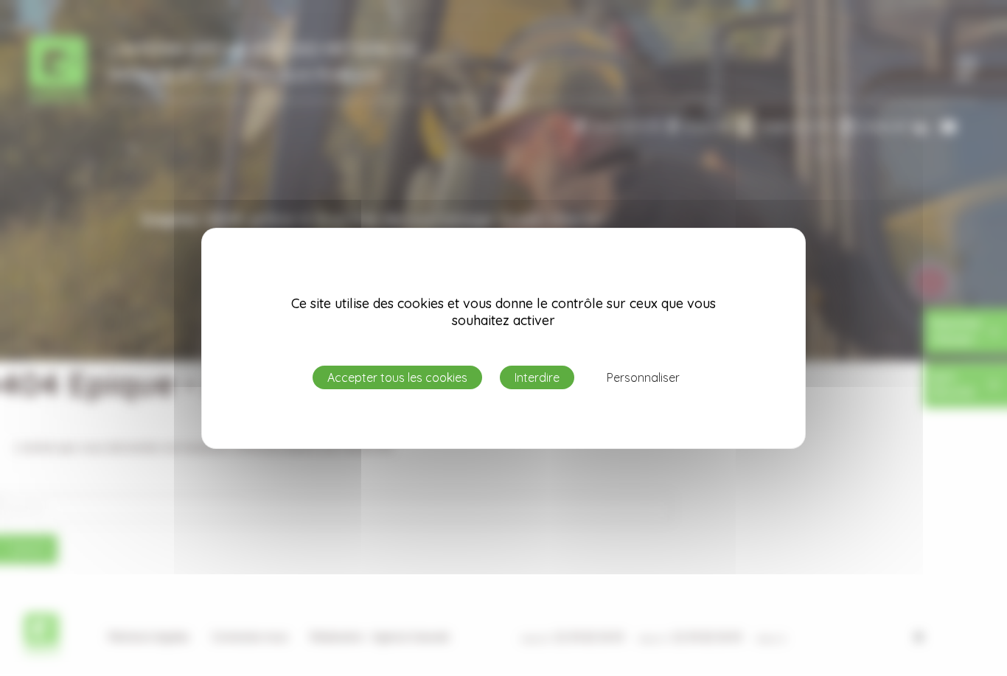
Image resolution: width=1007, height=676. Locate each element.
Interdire (537, 377)
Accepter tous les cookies (397, 377)
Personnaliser (643, 377)
